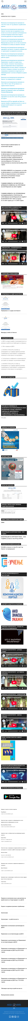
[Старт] (3, 223)
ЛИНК (2, 522)
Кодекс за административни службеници (12, 906)
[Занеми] (22, 223)
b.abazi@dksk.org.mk (7, 841)
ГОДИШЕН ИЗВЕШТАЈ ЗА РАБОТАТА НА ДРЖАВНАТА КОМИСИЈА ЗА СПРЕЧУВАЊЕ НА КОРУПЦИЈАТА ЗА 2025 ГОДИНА (13, 185)
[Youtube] (10, 1017)
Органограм (4, 912)
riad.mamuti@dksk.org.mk (8, 813)
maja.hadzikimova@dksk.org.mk (9, 826)
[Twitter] (15, 1017)
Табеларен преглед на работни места (11, 988)
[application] (14, 218)
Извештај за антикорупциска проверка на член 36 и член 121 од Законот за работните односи (13, 24)
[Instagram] (18, 1017)
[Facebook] (13, 1017)
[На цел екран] (25, 223)
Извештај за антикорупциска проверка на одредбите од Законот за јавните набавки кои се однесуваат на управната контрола (14, 49)
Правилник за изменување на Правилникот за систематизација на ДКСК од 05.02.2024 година (14, 950)
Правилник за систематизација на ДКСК (12, 934)
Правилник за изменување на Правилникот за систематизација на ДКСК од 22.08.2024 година (14, 960)
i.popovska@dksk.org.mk (8, 870)
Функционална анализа (7, 995)
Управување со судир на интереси (10, 310)
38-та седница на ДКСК (8, 346)
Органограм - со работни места (10, 919)
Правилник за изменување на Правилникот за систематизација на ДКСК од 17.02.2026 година (14, 980)
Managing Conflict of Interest (9, 332)
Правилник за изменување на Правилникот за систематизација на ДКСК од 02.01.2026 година (14, 970)
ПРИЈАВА (3, 418)
